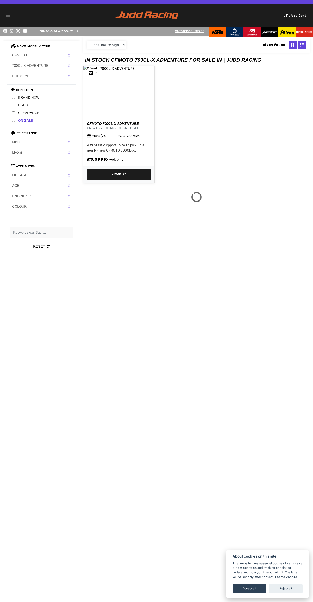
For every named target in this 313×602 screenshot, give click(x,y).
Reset (39, 246)
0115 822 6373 (294, 15)
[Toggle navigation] (7, 15)
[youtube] (25, 31)
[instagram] (12, 31)
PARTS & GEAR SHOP (56, 31)
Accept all (249, 588)
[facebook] (5, 31)
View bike (119, 174)
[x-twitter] (18, 31)
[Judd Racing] (147, 15)
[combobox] (41, 55)
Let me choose (286, 577)
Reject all (286, 588)
